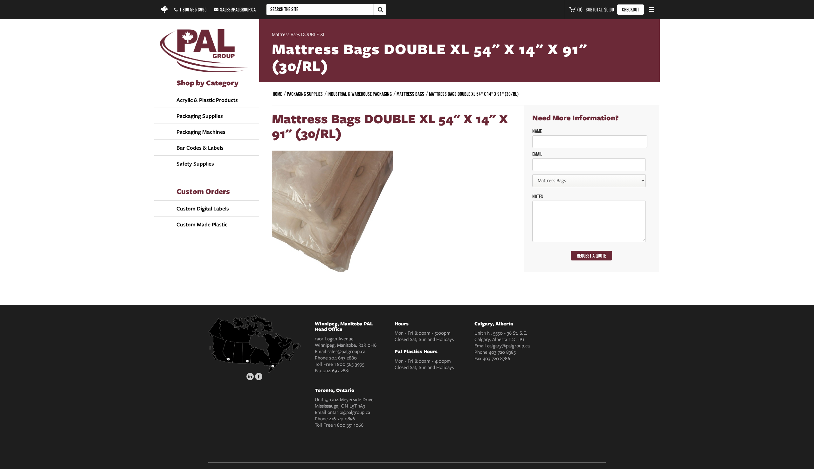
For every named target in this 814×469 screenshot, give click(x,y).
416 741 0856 (342, 418)
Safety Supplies (195, 163)
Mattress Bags (410, 94)
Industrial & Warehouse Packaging (360, 94)
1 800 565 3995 (193, 10)
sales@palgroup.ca (238, 10)
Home (277, 94)
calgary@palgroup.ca (508, 345)
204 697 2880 (343, 357)
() (579, 10)
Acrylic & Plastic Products (207, 100)
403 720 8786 (496, 358)
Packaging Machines (200, 132)
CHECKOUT (630, 10)
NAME (537, 131)
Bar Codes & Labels (200, 148)
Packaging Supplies (199, 116)
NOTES (537, 197)
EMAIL (537, 154)
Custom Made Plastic (201, 224)
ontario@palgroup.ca (349, 412)
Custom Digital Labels (202, 208)
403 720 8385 (502, 352)
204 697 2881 (336, 370)
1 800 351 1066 (348, 425)
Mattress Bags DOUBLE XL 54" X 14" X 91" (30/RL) (474, 94)
